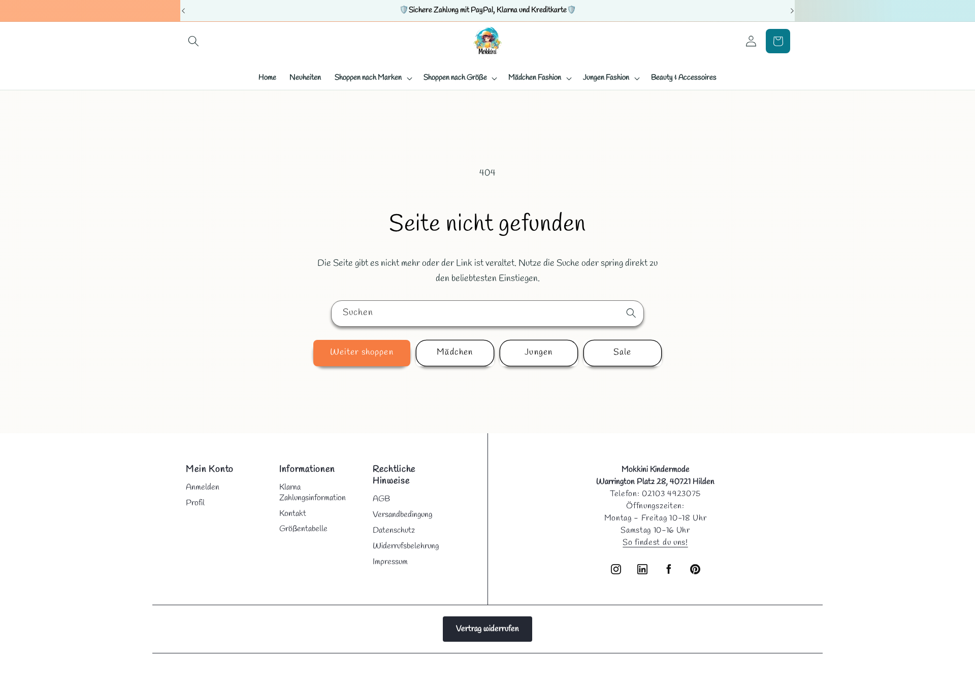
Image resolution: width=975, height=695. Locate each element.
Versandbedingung (402, 514)
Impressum (390, 562)
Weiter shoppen (361, 352)
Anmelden (202, 487)
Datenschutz (394, 530)
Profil (195, 503)
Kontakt (292, 513)
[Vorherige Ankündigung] (183, 10)
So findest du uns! (655, 542)
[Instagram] (616, 569)
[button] (193, 41)
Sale (622, 352)
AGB (381, 499)
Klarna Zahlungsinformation (312, 492)
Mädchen (455, 352)
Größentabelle (303, 529)
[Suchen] (631, 313)
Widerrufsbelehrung (406, 546)
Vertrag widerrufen (487, 628)
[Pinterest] (695, 569)
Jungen (538, 352)
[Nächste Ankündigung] (792, 10)
